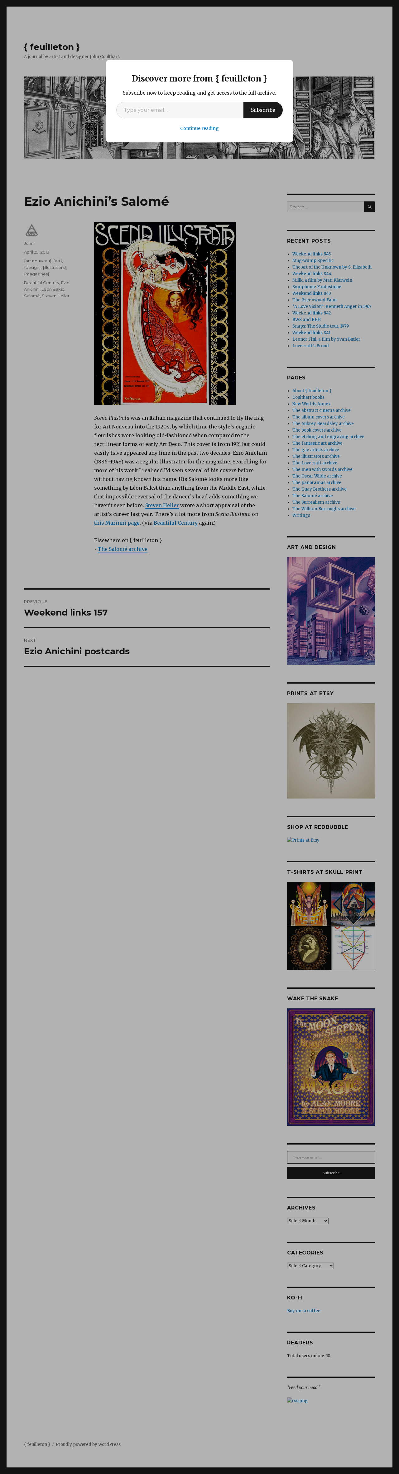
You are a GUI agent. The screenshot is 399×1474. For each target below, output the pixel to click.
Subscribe (263, 110)
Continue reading (199, 128)
